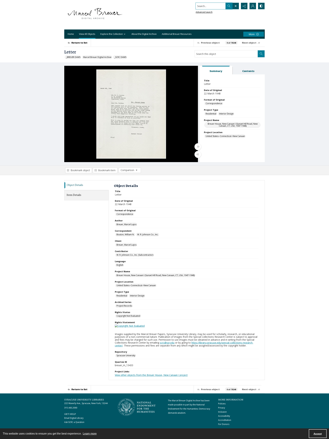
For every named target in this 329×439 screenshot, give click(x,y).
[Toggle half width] (197, 154)
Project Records (124, 305)
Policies (222, 403)
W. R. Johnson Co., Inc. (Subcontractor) (135, 254)
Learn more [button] (90, 433)
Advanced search (204, 12)
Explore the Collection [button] (111, 33)
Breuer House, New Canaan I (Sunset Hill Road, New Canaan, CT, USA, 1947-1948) (233, 124)
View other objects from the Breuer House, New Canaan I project (151, 375)
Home (71, 33)
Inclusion (222, 411)
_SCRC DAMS (120, 57)
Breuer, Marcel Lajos (126, 224)
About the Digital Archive (144, 33)
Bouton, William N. (125, 234)
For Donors (223, 424)
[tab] (216, 70)
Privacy (221, 407)
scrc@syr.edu (167, 342)
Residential (211, 113)
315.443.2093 (70, 407)
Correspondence (214, 103)
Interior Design (226, 113)
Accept (318, 433)
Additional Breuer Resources (177, 33)
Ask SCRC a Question (74, 422)
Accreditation (224, 420)
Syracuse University (126, 355)
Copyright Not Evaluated (128, 315)
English (120, 265)
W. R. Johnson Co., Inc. (147, 234)
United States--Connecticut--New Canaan (225, 136)
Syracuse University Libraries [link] (84, 400)
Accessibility (224, 415)
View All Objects (87, 33)
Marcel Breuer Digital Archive (97, 57)
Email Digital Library (73, 418)
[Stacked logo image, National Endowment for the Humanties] (137, 407)
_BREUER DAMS (73, 57)
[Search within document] (261, 53)
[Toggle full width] (197, 146)
